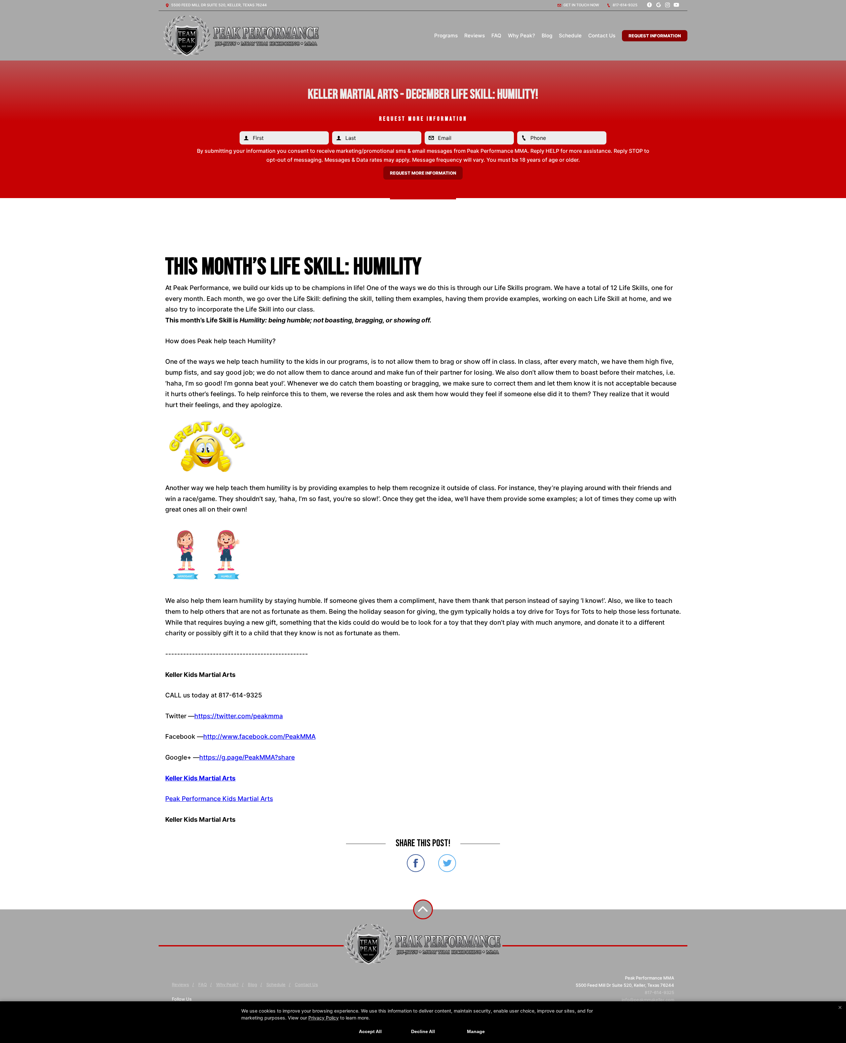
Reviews (474, 35)
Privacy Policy (323, 1018)
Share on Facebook (415, 863)
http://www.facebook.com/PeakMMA (259, 736)
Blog (547, 35)
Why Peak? (521, 35)
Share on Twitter (447, 863)
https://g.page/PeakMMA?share (247, 757)
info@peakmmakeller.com (648, 999)
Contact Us (601, 35)
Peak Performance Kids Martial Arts (219, 799)
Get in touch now (580, 5)
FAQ (496, 35)
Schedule (570, 35)
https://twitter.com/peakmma (238, 716)
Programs (446, 35)
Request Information (655, 35)
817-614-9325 (624, 5)
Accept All (370, 1031)
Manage (476, 1031)
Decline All (423, 1031)
